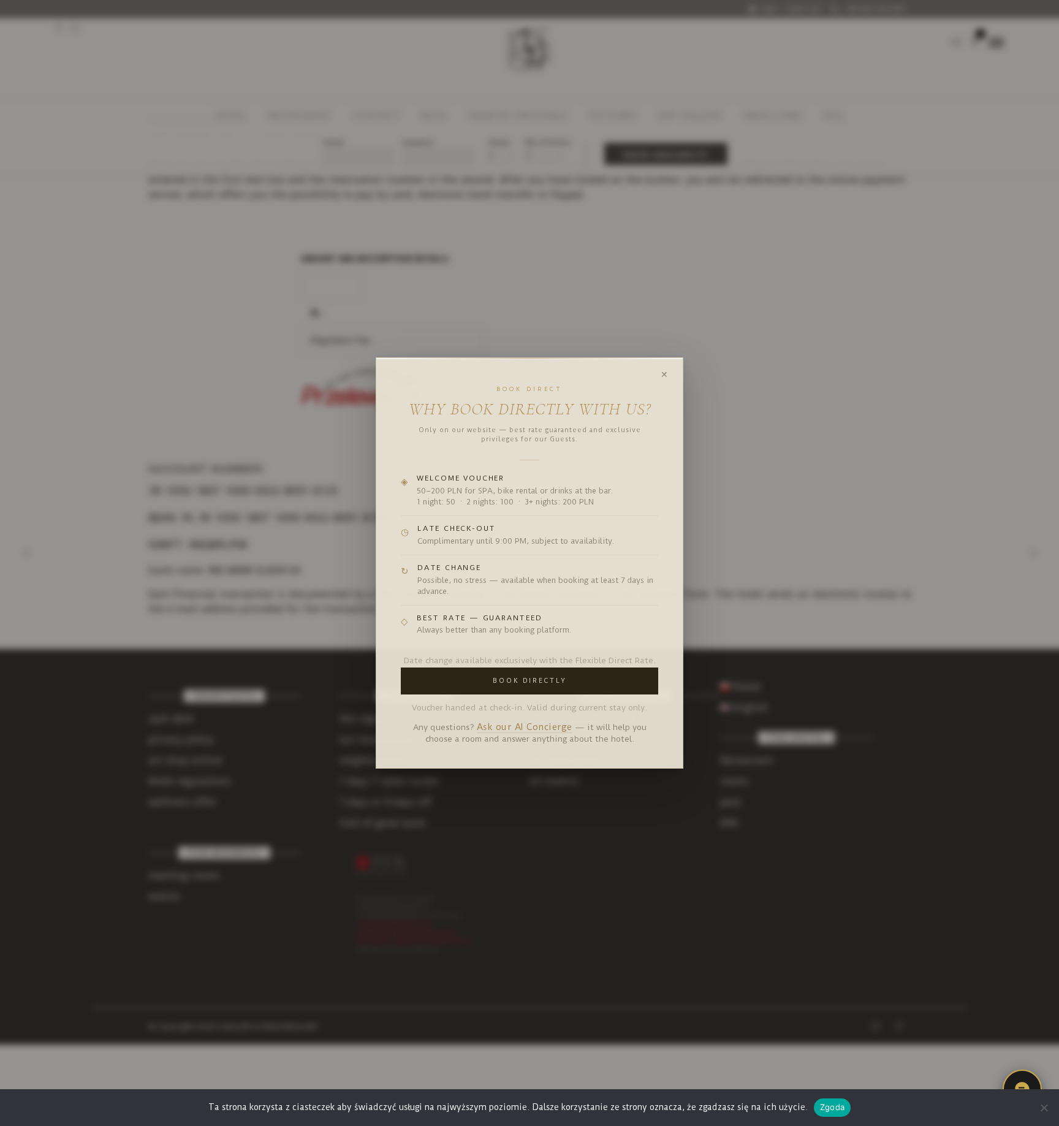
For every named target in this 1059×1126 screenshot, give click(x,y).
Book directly (529, 681)
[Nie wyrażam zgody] (1044, 1107)
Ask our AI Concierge (524, 727)
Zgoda (832, 1107)
